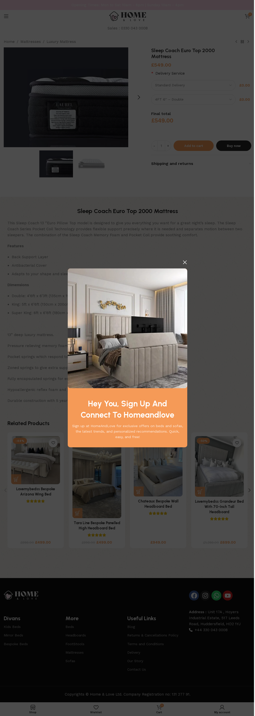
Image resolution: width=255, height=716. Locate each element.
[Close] (185, 262)
